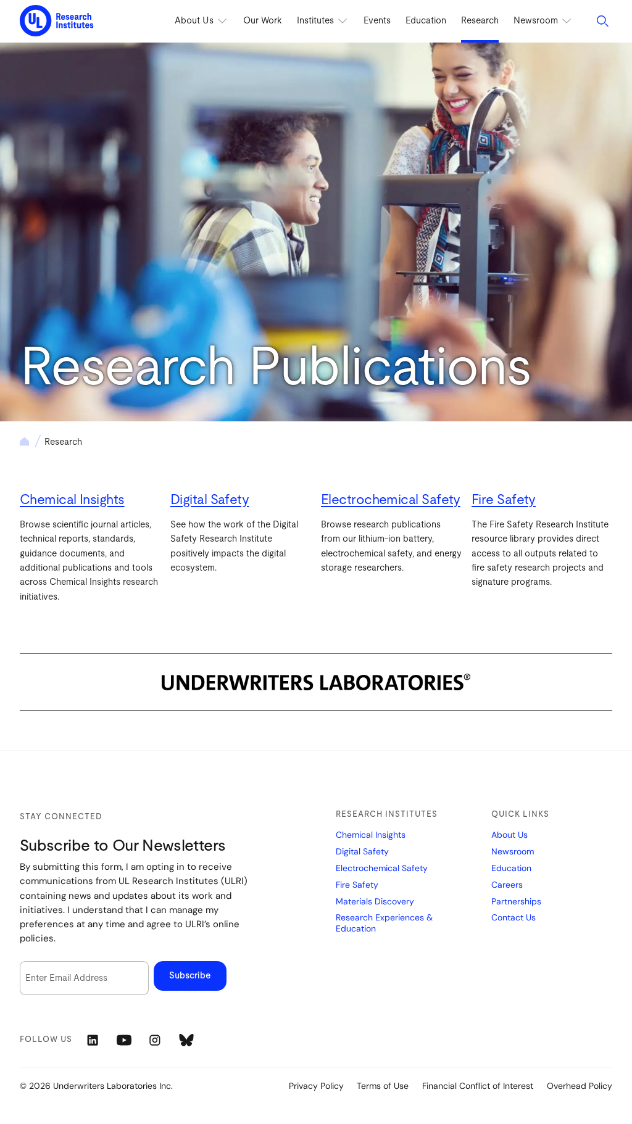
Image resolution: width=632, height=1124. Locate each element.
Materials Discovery (375, 901)
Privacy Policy (316, 1085)
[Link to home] (57, 21)
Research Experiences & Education (384, 923)
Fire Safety (504, 499)
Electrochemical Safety (390, 499)
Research (480, 20)
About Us (509, 835)
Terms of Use (383, 1085)
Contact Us (513, 917)
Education (425, 20)
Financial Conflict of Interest (477, 1085)
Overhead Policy (579, 1085)
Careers (507, 885)
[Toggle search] (602, 21)
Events (377, 20)
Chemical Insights (72, 499)
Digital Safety (209, 499)
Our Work (262, 20)
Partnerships (516, 901)
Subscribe (190, 975)
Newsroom (512, 851)
